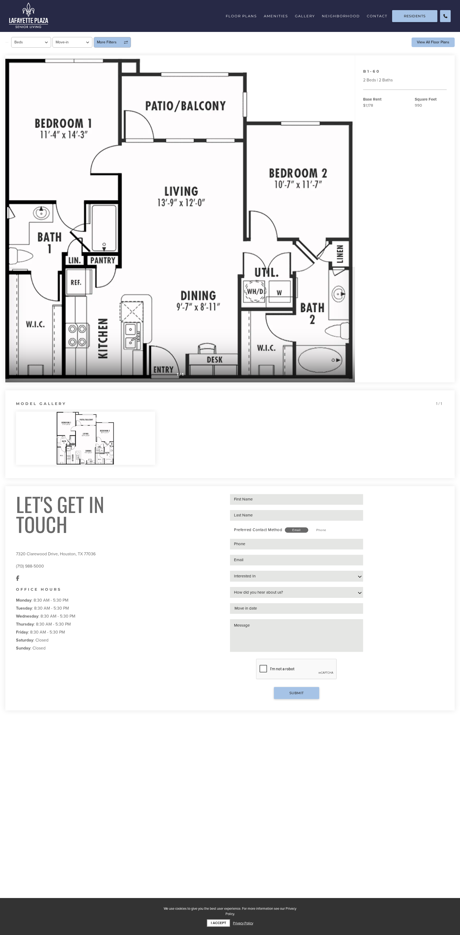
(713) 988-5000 (30, 566)
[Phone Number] (445, 16)
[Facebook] (17, 578)
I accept (218, 923)
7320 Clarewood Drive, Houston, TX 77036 (56, 554)
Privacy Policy (243, 923)
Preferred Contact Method (258, 529)
